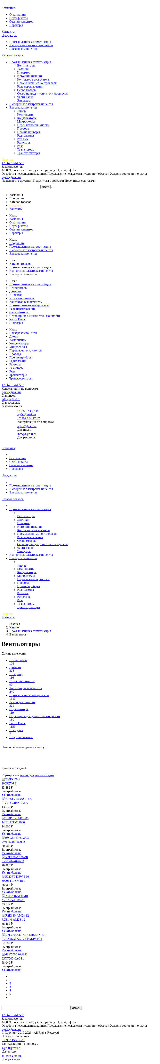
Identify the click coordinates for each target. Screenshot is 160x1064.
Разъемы (22, 139)
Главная (7, 3)
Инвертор (23, 72)
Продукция (9, 35)
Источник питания (29, 76)
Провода (23, 128)
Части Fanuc (25, 97)
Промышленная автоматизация (30, 41)
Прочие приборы (28, 132)
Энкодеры (24, 100)
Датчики (23, 69)
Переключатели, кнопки (33, 125)
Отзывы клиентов (21, 21)
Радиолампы (25, 135)
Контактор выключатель (33, 79)
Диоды (21, 111)
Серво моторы (26, 90)
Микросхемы (26, 121)
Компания (8, 8)
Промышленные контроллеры (37, 83)
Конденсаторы (26, 118)
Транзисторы (26, 149)
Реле (20, 146)
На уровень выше (21, 737)
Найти (45, 186)
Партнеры (16, 25)
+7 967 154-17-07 (13, 163)
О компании (17, 14)
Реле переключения (30, 86)
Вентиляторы (26, 65)
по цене (49, 775)
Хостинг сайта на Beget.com (78, 1032)
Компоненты (25, 114)
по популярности (32, 775)
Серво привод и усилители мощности (42, 93)
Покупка (7, 159)
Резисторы (24, 142)
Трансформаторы (28, 153)
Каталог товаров (13, 55)
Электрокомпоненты (23, 48)
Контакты (8, 31)
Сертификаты (18, 18)
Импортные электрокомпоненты (31, 45)
